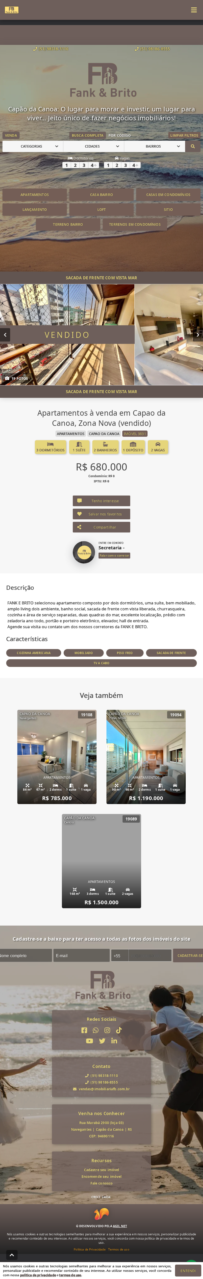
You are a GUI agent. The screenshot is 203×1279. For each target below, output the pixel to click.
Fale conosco (101, 1183)
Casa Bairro (101, 194)
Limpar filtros (184, 135)
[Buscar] (193, 146)
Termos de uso (118, 1249)
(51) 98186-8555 (155, 49)
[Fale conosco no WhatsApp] (96, 1030)
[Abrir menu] (194, 10)
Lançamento (35, 209)
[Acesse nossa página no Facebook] (84, 1030)
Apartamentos (35, 194)
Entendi (188, 1270)
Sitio (168, 209)
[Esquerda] (5, 334)
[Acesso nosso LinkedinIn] (114, 1041)
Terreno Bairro (68, 224)
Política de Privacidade (89, 1249)
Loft (101, 209)
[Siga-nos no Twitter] (102, 1041)
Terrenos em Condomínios (134, 224)
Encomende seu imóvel (101, 1176)
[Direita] (198, 334)
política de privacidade (38, 1275)
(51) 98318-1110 (53, 49)
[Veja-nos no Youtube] (89, 1041)
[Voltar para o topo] (12, 1255)
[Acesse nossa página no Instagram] (107, 1030)
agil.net (120, 1226)
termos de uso (70, 1275)
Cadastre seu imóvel (101, 1169)
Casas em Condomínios (168, 194)
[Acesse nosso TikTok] (119, 1030)
